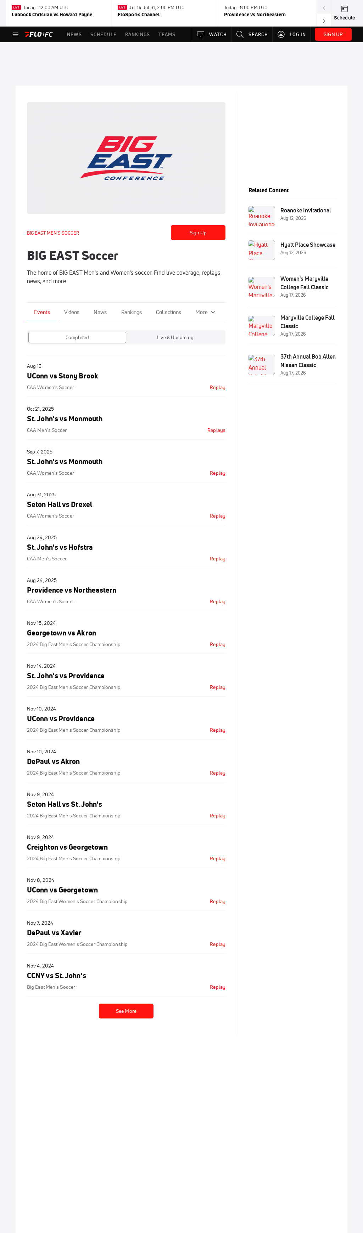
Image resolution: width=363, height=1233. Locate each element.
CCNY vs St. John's (56, 975)
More (201, 312)
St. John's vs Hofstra (60, 547)
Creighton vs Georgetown (67, 847)
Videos (71, 312)
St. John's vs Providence (66, 675)
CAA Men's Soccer (47, 430)
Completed (77, 337)
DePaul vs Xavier (54, 932)
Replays (216, 430)
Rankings (131, 312)
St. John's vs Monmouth (64, 418)
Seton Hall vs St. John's (64, 804)
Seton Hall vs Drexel (59, 504)
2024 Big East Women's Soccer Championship (77, 901)
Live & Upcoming (175, 337)
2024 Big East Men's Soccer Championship (74, 644)
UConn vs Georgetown (62, 890)
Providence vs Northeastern (72, 590)
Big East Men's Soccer (51, 987)
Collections (168, 312)
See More (126, 1011)
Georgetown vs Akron (61, 633)
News (100, 312)
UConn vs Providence (61, 718)
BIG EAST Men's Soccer (53, 233)
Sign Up (198, 232)
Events (42, 312)
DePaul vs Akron (53, 761)
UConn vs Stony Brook (62, 376)
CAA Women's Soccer (50, 387)
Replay (217, 387)
